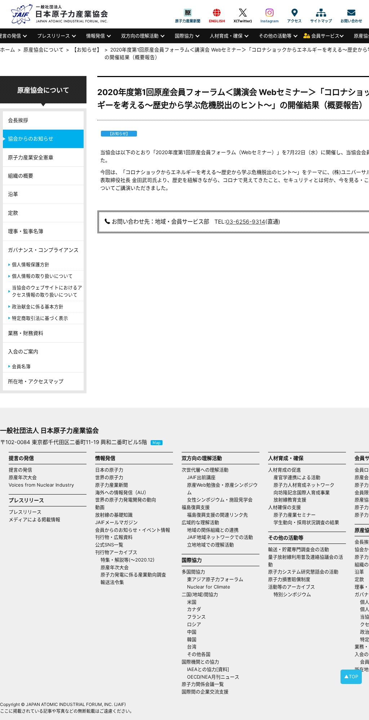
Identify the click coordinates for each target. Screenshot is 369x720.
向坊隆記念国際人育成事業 (302, 492)
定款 (13, 213)
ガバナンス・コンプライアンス (43, 250)
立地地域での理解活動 (210, 544)
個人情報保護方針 (30, 264)
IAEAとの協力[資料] (208, 669)
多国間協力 (193, 571)
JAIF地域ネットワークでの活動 (220, 537)
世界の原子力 (109, 477)
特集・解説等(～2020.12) (128, 560)
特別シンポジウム (292, 594)
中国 (191, 632)
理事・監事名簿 (25, 231)
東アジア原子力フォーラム (215, 579)
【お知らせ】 (87, 50)
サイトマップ (321, 12)
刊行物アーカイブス (116, 552)
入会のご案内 (23, 351)
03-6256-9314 (245, 221)
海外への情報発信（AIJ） (122, 492)
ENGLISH (217, 12)
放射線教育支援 (290, 499)
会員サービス (325, 36)
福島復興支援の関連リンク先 (217, 515)
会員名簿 (21, 366)
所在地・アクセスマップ (35, 381)
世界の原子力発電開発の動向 (125, 499)
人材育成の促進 (284, 470)
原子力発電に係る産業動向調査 (133, 574)
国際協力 (184, 36)
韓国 (191, 639)
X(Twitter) (242, 12)
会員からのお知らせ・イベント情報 (132, 530)
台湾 (191, 646)
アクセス (294, 12)
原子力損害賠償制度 (289, 579)
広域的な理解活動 (200, 522)
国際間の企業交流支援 (205, 691)
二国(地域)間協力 (200, 594)
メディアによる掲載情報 (34, 519)
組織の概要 (20, 176)
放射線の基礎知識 (114, 515)
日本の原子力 (109, 470)
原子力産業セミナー (295, 515)
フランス (196, 617)
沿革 (13, 194)
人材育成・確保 (226, 36)
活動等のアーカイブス (291, 587)
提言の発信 (20, 470)
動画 (100, 507)
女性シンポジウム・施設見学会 (220, 499)
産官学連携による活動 (297, 477)
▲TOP (351, 676)
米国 (191, 602)
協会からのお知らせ (30, 138)
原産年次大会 (23, 477)
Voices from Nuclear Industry (41, 485)
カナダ (194, 609)
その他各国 (198, 654)
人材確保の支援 (284, 507)
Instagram (269, 12)
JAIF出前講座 (201, 477)
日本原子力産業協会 (63, 14)
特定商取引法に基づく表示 (40, 318)
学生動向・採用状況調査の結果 (309, 522)
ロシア (194, 624)
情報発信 (95, 36)
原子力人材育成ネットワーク (304, 485)
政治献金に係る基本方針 (37, 306)
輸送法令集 (112, 582)
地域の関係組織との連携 (213, 530)
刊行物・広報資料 (114, 537)
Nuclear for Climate (208, 587)
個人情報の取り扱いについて (42, 276)
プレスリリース (53, 36)
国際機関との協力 (200, 662)
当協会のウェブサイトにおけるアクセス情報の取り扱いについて (47, 291)
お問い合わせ (351, 12)
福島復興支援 (196, 507)
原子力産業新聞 (188, 12)
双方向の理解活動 (140, 36)
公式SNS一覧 (109, 544)
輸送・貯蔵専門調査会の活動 (298, 549)
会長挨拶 (18, 120)
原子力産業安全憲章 (30, 157)
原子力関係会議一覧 (203, 684)
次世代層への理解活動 (205, 470)
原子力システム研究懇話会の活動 (303, 571)
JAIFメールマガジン (116, 522)
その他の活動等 (275, 36)
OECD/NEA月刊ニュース (213, 677)
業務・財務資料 (25, 333)
